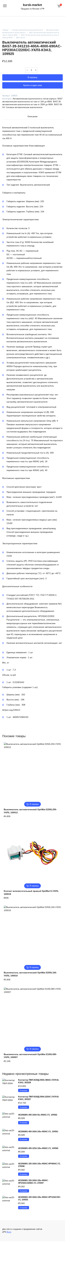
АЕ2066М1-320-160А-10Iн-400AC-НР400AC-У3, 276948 (39, 1165)
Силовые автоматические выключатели (27, 30)
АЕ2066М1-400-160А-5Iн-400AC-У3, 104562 (37, 1115)
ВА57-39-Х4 (20, 38)
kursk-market (32, 5)
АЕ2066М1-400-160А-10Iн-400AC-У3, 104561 (38, 1132)
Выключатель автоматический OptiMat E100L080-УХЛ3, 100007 (30, 1056)
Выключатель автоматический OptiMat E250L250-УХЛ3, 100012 (30, 811)
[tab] (32, 116)
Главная (5, 30)
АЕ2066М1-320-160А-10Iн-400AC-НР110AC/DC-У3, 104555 (39, 1198)
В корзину (32, 77)
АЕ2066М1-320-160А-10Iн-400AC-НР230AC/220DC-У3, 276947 (33, 1181)
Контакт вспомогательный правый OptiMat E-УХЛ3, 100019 (31, 892)
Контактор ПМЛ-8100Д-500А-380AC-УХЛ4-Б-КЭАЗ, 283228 (38, 1081)
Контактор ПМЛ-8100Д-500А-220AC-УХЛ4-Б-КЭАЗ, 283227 (38, 1098)
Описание (32, 116)
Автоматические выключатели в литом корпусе (34, 99)
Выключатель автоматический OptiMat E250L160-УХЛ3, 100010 (30, 974)
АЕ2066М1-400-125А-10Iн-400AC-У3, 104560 (38, 1148)
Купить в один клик (32, 85)
